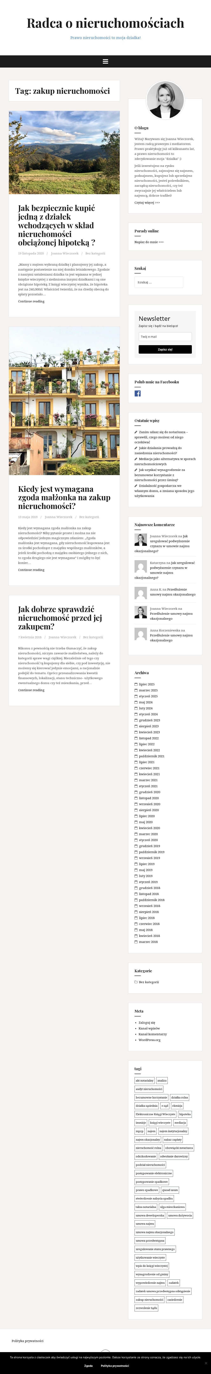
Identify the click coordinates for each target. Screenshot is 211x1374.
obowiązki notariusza (179, 1148)
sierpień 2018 (149, 912)
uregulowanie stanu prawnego (155, 1249)
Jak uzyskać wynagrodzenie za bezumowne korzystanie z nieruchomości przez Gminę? (160, 475)
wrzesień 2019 (149, 858)
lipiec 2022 (147, 744)
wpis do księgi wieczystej (152, 1266)
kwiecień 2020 (149, 828)
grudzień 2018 (149, 888)
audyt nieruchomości (149, 1089)
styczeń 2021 (148, 786)
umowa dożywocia (180, 1215)
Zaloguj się (147, 1022)
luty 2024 (145, 708)
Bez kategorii (95, 253)
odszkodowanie (146, 1156)
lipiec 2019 (147, 864)
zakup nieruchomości (149, 1299)
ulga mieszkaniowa (172, 1207)
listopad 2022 (149, 738)
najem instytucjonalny (173, 1131)
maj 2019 (145, 870)
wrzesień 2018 (149, 906)
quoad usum (170, 1190)
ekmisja (177, 1106)
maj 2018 (145, 930)
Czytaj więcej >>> (147, 202)
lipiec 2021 (147, 762)
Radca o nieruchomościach (105, 22)
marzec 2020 (148, 834)
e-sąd (165, 1106)
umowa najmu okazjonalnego (154, 1232)
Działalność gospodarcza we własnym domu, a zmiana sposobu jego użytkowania (164, 491)
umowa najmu (145, 1223)
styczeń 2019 (148, 882)
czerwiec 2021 (149, 768)
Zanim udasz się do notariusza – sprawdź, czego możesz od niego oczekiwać (161, 437)
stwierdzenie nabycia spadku (154, 1198)
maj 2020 (145, 822)
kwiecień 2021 (149, 774)
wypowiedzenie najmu (150, 1283)
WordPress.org (150, 1040)
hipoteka (185, 1114)
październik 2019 (151, 852)
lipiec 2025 (147, 684)
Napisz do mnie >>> (149, 242)
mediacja (180, 1122)
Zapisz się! (165, 349)
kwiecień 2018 (149, 936)
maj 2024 (145, 702)
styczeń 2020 (148, 840)
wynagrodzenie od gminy (152, 1274)
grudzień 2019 (149, 846)
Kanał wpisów (149, 1028)
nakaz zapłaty (173, 1139)
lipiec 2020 (147, 816)
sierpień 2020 (149, 810)
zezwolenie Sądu (146, 1308)
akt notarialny (144, 1080)
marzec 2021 (148, 780)
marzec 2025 (148, 690)
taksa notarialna (146, 1207)
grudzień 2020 (149, 792)
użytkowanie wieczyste (150, 1257)
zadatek (174, 1283)
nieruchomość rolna (148, 1148)
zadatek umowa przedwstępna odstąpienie (163, 1291)
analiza (161, 1080)
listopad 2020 (149, 798)
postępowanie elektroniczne (154, 1173)
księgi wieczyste (160, 1122)
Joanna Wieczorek (65, 253)
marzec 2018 (148, 942)
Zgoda (88, 1365)
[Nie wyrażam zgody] (206, 1363)
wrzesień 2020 (149, 804)
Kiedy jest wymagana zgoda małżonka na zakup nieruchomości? (64, 497)
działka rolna (179, 1097)
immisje (141, 1122)
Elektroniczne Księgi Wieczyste (155, 1114)
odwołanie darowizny (174, 1156)
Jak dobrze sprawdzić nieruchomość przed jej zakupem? (60, 617)
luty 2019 (145, 876)
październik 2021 (151, 756)
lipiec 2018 (147, 918)
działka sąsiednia (146, 1106)
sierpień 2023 (149, 726)
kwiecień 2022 (149, 750)
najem (151, 1131)
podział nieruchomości (150, 1165)
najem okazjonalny (148, 1139)
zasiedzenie (174, 1299)
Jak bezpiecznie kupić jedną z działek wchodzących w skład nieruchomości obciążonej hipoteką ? (56, 224)
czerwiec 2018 (149, 924)
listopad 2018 (149, 894)
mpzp (139, 1131)
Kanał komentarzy (153, 1034)
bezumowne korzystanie (151, 1097)
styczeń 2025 (148, 696)
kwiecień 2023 (149, 732)
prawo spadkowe (147, 1190)
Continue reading (42, 302)
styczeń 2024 (148, 714)
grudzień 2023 (149, 720)
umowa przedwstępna (150, 1240)
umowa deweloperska (150, 1215)
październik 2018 (151, 900)
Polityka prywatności (27, 1341)
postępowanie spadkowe (152, 1182)
